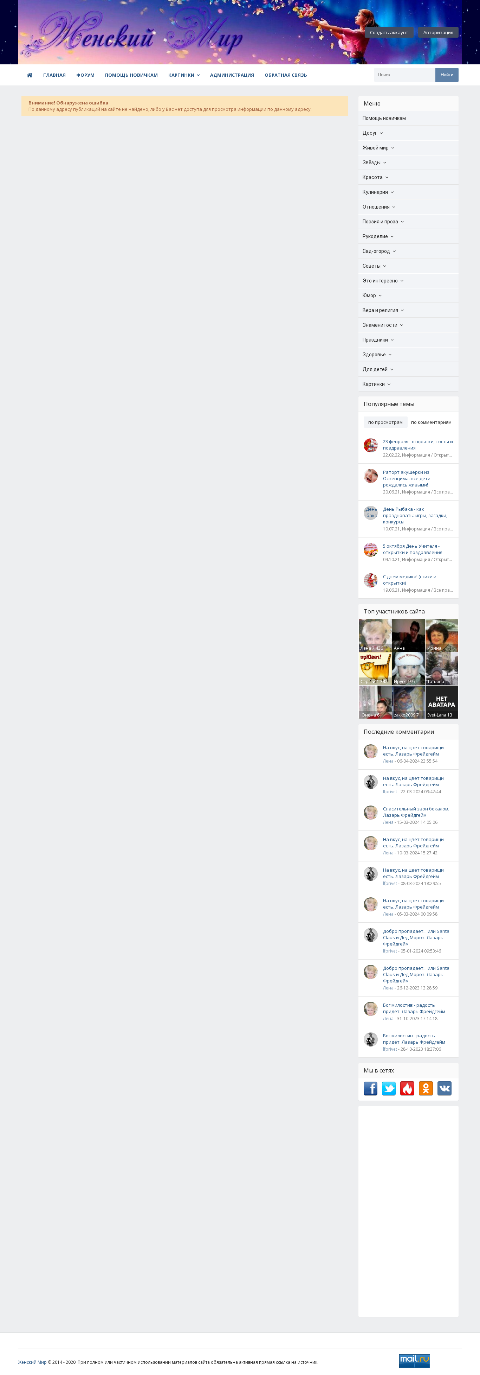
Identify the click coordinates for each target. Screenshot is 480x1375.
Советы (372, 266)
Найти (447, 74)
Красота (373, 177)
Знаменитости (380, 325)
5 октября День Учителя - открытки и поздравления (412, 549)
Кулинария (375, 192)
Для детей (375, 369)
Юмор (369, 295)
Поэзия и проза (380, 221)
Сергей (368, 682)
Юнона (368, 715)
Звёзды (372, 162)
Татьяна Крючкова (437, 684)
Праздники (375, 340)
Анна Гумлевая (403, 651)
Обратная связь (286, 75)
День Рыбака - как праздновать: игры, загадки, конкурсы (415, 515)
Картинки (181, 75)
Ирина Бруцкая (436, 651)
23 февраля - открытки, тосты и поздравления (418, 444)
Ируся (400, 682)
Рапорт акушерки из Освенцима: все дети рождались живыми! (406, 478)
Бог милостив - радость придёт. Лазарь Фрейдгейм (414, 1008)
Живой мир (376, 148)
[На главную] (56, 32)
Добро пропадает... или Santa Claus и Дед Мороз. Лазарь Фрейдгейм (416, 937)
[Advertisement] (408, 1211)
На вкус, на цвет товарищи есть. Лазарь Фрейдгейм (413, 750)
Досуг (370, 133)
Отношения (376, 207)
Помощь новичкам (131, 75)
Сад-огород (376, 251)
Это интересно (380, 281)
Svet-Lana (436, 715)
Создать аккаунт (389, 32)
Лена (366, 648)
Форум (85, 75)
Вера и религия (380, 310)
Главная (54, 75)
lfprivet (390, 792)
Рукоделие (375, 236)
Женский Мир (32, 1362)
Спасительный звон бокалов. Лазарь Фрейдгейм (416, 812)
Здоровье (374, 354)
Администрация (232, 75)
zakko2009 (404, 715)
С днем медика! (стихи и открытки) (409, 579)
